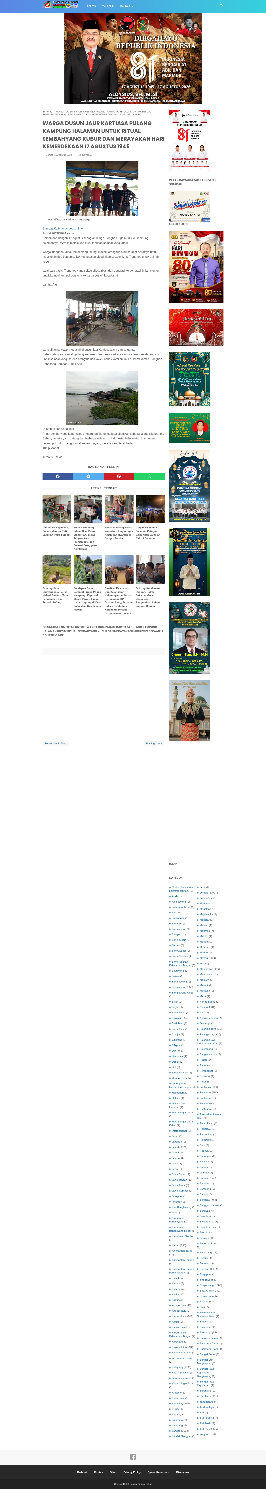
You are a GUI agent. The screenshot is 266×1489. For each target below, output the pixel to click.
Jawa (175, 1168)
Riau (202, 1145)
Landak (176, 1430)
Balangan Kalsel (181, 907)
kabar (175, 1212)
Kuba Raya (178, 1398)
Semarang (206, 1252)
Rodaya (204, 1150)
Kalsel (175, 1278)
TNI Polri (108, 6)
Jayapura (177, 1196)
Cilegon (176, 1045)
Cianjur (176, 1034)
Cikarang (177, 1039)
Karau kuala (179, 1327)
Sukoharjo (205, 1332)
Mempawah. (207, 974)
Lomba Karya (207, 892)
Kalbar (125, 6)
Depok (175, 1061)
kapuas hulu (179, 1305)
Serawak (205, 1263)
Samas (204, 1167)
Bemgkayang (179, 981)
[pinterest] (119, 476)
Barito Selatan (180, 956)
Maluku (204, 936)
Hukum (176, 1098)
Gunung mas (179, 1078)
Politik (91, 6)
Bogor (175, 1007)
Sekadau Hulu (208, 1227)
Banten (176, 945)
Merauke (205, 990)
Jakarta (176, 1147)
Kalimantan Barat (182, 1250)
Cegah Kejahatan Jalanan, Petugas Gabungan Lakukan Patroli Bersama (148, 533)
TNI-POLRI (206, 1428)
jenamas (177, 1201)
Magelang (205, 908)
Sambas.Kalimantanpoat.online (63, 228)
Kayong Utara (180, 1347)
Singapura (206, 1274)
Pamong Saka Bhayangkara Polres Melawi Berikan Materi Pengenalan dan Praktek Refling (56, 595)
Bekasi (176, 976)
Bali (174, 912)
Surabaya (205, 1390)
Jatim (175, 1163)
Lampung (177, 1425)
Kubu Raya (178, 1403)
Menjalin (204, 979)
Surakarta (205, 1396)
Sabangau (206, 1156)
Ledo (203, 887)
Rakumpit (205, 1139)
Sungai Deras (207, 1354)
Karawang (177, 1341)
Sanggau (205, 1199)
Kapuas (176, 1299)
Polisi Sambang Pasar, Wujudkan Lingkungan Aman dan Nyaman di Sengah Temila (119, 533)
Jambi (175, 1152)
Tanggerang (207, 1401)
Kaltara (176, 1283)
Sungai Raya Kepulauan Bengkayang (205, 1372)
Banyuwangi (179, 950)
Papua (203, 1059)
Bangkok (177, 934)
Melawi (204, 957)
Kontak (98, 1472)
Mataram (205, 947)
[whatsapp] (149, 476)
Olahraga (205, 1023)
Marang (204, 941)
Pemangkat (206, 1070)
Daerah (176, 1050)
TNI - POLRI (207, 1417)
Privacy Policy (132, 1472)
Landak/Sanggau (181, 1436)
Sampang (205, 1188)
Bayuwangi (178, 970)
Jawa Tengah (179, 1179)
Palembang (206, 1048)
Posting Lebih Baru (55, 743)
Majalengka (206, 914)
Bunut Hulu (178, 1029)
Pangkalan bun (208, 1054)
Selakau (204, 1238)
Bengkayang (179, 987)
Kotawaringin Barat (183, 1383)
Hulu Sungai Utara (182, 1112)
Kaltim (175, 1294)
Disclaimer (182, 1472)
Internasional (179, 1130)
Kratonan (177, 1392)
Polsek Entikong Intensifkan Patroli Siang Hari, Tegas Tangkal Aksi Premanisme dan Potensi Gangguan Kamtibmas (85, 538)
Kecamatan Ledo (181, 1352)
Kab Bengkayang (181, 1207)
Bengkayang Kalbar (183, 992)
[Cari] (221, 5)
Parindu (204, 1065)
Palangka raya (208, 1028)
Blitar (175, 1001)
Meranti (204, 985)
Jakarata (177, 1141)
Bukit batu (177, 1023)
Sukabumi (205, 1327)
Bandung (177, 923)
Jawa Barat (178, 1174)
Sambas (204, 1178)
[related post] (57, 509)
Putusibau (205, 1128)
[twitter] (88, 476)
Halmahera (178, 1092)
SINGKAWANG (208, 1290)
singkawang (206, 1279)
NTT (202, 1012)
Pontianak (205, 1092)
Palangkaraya (208, 1034)
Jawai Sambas (180, 1190)
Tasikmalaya (207, 1407)
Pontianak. (206, 1098)
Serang (204, 1257)
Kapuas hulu (179, 1310)
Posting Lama (154, 743)
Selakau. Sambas (210, 1243)
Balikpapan (178, 917)
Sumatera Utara (209, 1348)
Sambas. (205, 1183)
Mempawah (206, 968)
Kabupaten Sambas (183, 1236)
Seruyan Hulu (207, 1268)
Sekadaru (205, 1216)
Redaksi (82, 1472)
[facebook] (58, 476)
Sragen (204, 1321)
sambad (204, 1172)
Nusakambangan (209, 1017)
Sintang (204, 1301)
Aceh (175, 896)
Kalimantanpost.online (141, 1484)
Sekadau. (205, 1232)
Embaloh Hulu (180, 1072)
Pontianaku (206, 1103)
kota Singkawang (181, 1378)
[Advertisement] (196, 802)
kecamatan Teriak (182, 1358)
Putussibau (206, 1134)
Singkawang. (207, 1296)
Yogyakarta (206, 1434)
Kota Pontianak (180, 1372)
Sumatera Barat (209, 1343)
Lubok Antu (206, 898)
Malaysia (205, 930)
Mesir (203, 996)
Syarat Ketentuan (158, 1472)
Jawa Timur (178, 1185)
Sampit (204, 1194)
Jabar (175, 1136)
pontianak (205, 1087)
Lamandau (178, 1419)
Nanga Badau (208, 1001)
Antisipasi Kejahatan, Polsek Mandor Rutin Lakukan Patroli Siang (56, 531)
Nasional (205, 1007)
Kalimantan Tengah (183, 1259)
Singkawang (207, 1285)
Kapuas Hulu (179, 1316)
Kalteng (176, 1289)
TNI (202, 1412)
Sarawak (205, 1210)
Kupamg (176, 1414)
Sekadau (205, 1221)
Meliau (203, 963)
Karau (175, 1321)
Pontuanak (206, 1108)
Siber (113, 1472)
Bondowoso (178, 1012)
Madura (204, 903)
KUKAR (176, 1408)
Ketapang (177, 1367)
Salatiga (204, 1161)
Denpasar (177, 1056)
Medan (204, 952)
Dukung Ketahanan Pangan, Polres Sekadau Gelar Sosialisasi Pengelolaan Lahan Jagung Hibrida (148, 597)
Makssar (205, 919)
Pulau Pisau (206, 1123)
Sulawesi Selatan (209, 1338)
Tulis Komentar (84, 155)
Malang (204, 925)
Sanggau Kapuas (209, 1205)
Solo (202, 1307)
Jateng (176, 1158)
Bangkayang (179, 929)
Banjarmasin (179, 939)
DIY (174, 1067)
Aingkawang (179, 901)
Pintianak (205, 1076)
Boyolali (176, 1017)
